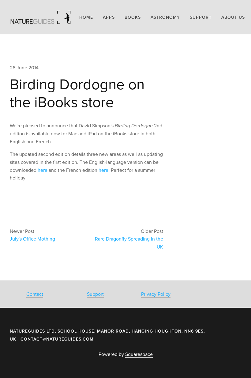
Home (86, 17)
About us (233, 17)
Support (95, 294)
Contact (34, 294)
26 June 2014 (24, 67)
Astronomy (165, 17)
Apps (109, 17)
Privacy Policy (155, 294)
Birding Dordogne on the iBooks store (77, 92)
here (42, 170)
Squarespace (139, 354)
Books (133, 17)
